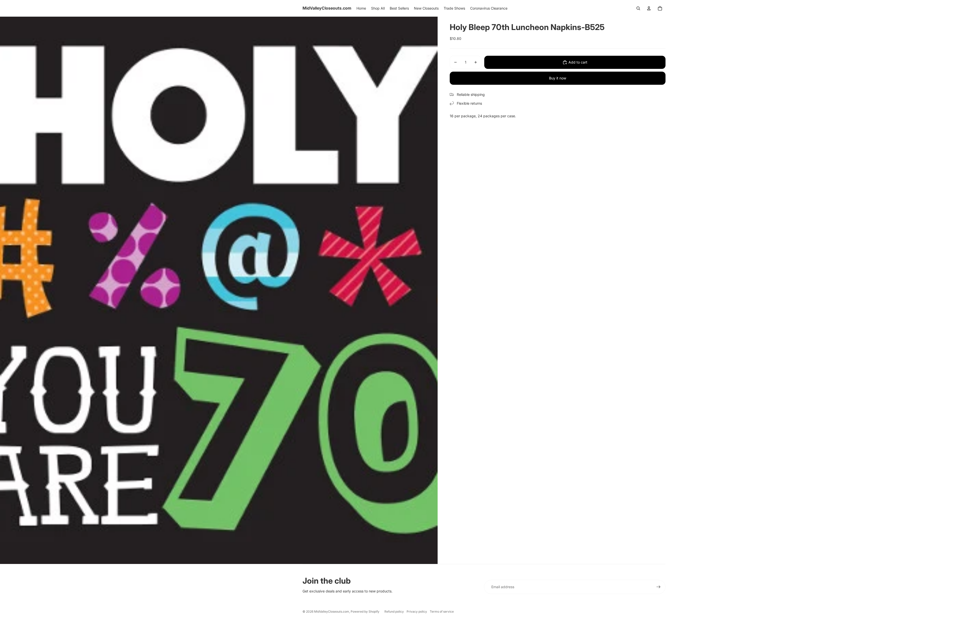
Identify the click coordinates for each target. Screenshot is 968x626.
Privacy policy (417, 611)
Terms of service (442, 611)
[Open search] (638, 8)
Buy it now (557, 78)
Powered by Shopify (365, 611)
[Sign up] (658, 587)
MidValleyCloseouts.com (331, 611)
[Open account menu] (648, 8)
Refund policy (394, 611)
